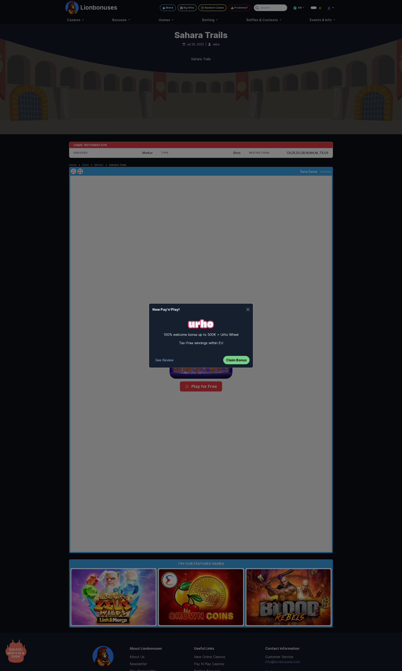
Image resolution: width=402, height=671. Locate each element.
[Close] (248, 309)
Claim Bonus (236, 360)
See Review (164, 360)
